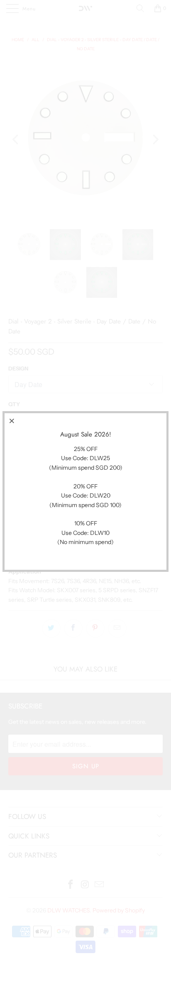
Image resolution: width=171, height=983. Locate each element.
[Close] (12, 420)
